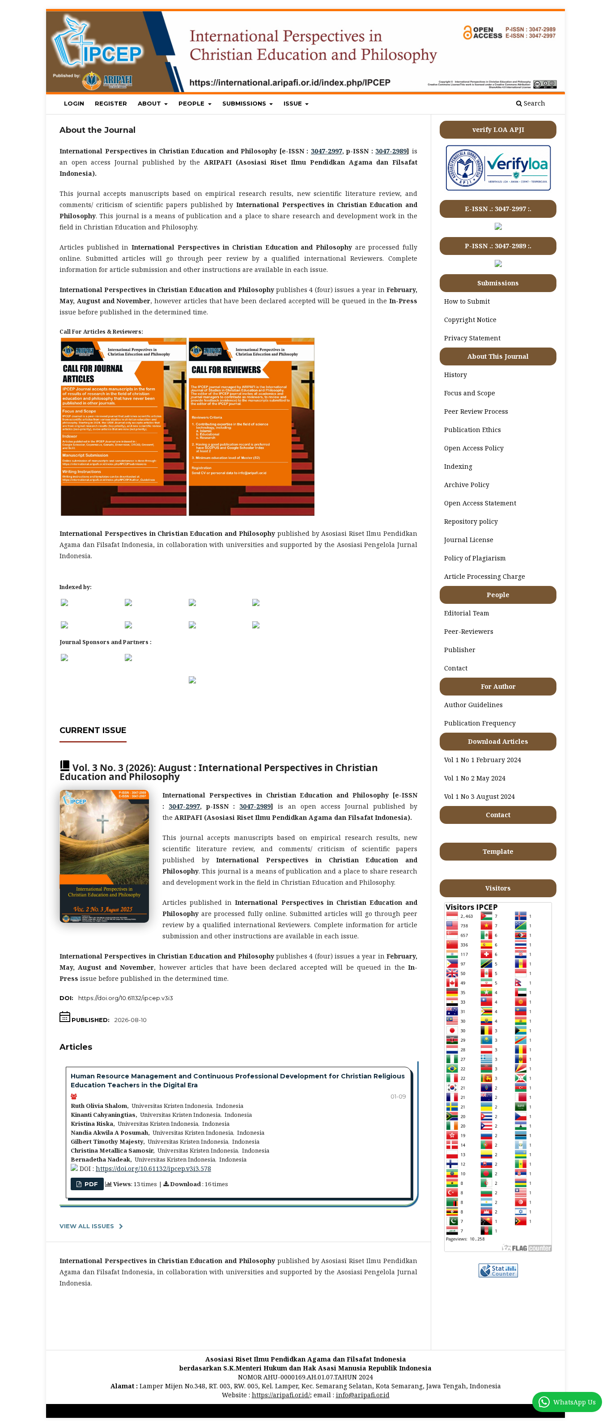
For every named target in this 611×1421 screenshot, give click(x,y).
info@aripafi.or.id (363, 1395)
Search (533, 103)
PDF (90, 1184)
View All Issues (86, 1226)
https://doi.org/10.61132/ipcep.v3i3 (125, 997)
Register (111, 103)
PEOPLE (192, 103)
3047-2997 (326, 151)
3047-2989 (391, 151)
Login (74, 103)
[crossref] (192, 626)
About (150, 103)
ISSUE (294, 103)
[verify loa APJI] (498, 190)
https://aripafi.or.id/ (281, 1395)
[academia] (255, 626)
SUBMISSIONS (245, 103)
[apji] (64, 658)
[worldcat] (255, 603)
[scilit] (128, 626)
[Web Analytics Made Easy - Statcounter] (498, 1275)
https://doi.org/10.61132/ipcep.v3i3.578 (153, 1168)
